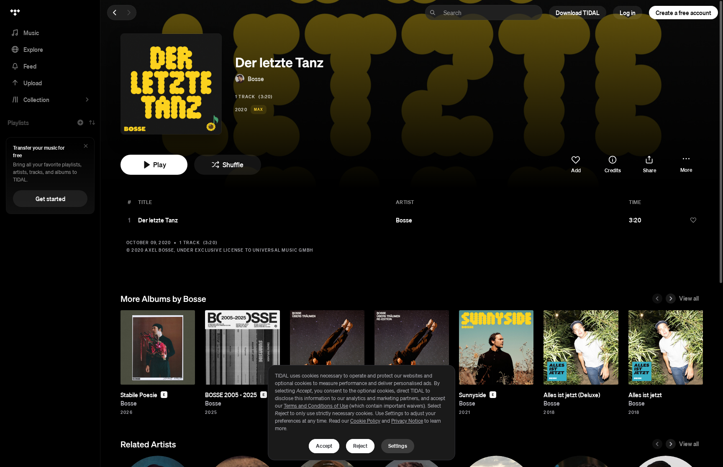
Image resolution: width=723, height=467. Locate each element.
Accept (324, 446)
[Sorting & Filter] (92, 122)
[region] (361, 412)
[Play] (129, 220)
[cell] (129, 220)
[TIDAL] (15, 13)
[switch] (575, 165)
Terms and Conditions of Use (316, 406)
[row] (411, 220)
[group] (157, 347)
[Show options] (680, 220)
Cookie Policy (365, 421)
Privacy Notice (407, 421)
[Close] (85, 146)
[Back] (114, 12)
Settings (397, 446)
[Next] (129, 12)
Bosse (256, 78)
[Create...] (80, 122)
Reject (360, 446)
